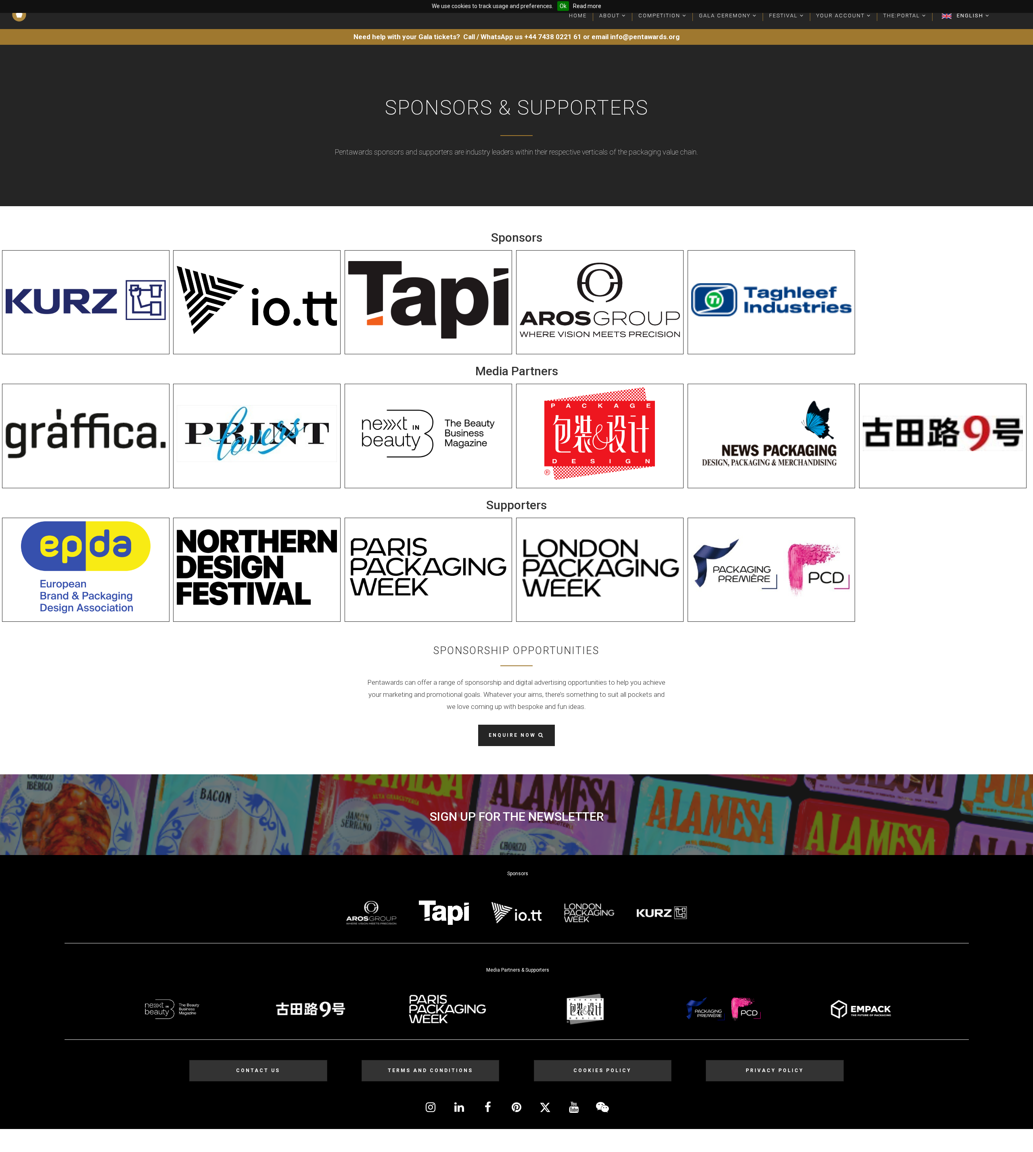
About (610, 16)
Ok (563, 6)
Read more (587, 6)
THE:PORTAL (902, 16)
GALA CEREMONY (726, 16)
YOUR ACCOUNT (841, 16)
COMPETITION (660, 16)
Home (578, 16)
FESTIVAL (784, 16)
